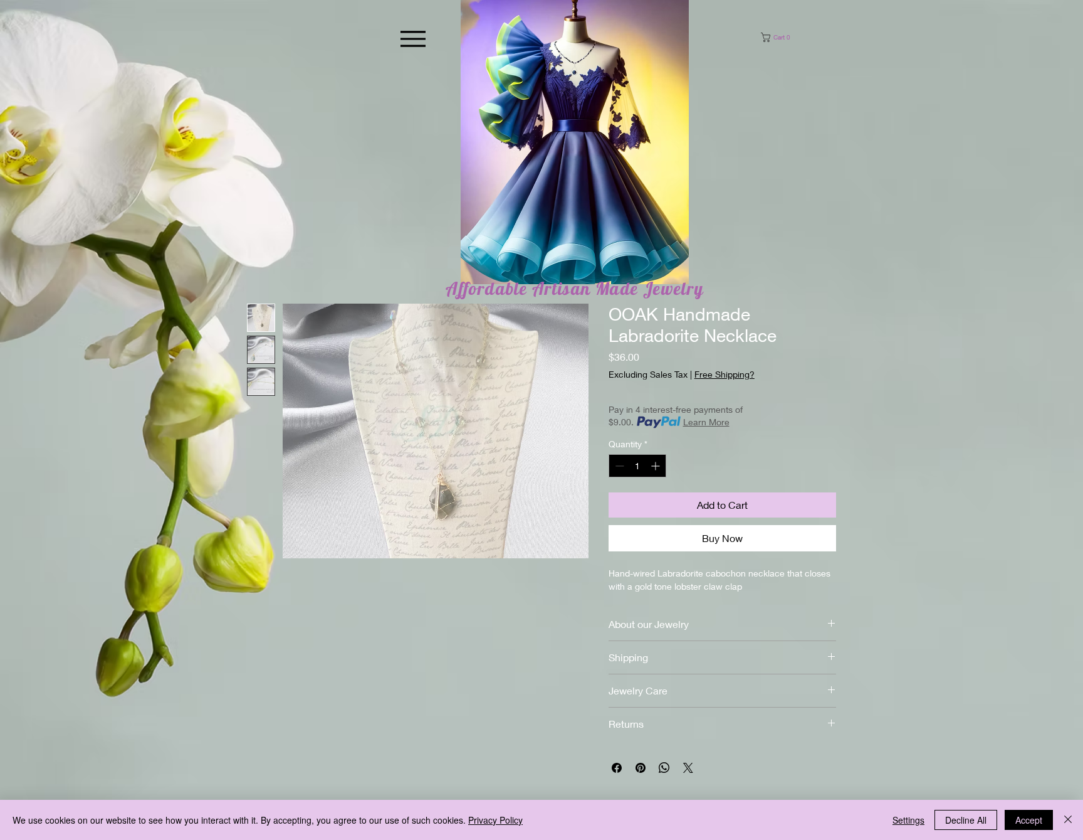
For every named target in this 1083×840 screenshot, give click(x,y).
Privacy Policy (495, 820)
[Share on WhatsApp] (664, 767)
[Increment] (656, 466)
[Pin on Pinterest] (640, 767)
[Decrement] (618, 466)
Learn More (706, 422)
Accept (1028, 820)
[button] (790, 37)
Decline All (965, 820)
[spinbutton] (637, 466)
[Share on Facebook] (616, 767)
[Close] (1067, 820)
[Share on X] (688, 767)
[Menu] (413, 38)
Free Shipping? (724, 374)
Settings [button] (908, 820)
